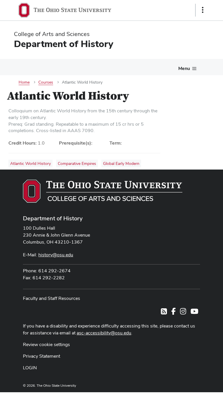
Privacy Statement (41, 356)
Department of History (52, 218)
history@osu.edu (55, 255)
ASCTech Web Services (182, 397)
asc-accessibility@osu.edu (104, 333)
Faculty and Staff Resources (51, 298)
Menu (184, 68)
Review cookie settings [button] (46, 344)
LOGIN (30, 368)
